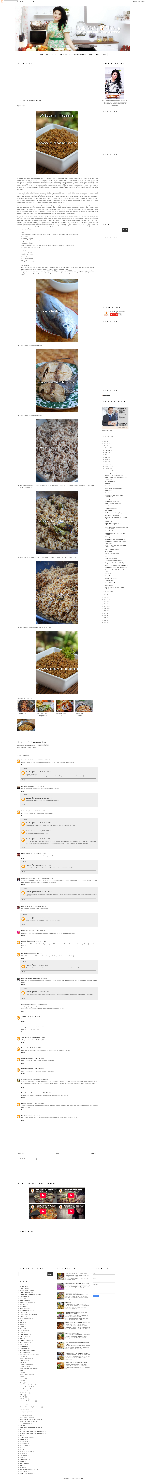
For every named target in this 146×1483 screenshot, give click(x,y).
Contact (104, 54)
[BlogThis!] (41, 745)
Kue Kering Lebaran (25, 1340)
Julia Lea (23, 1016)
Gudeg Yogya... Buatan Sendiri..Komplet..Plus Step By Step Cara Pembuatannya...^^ (77, 1323)
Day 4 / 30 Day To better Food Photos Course (32, 1431)
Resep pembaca (24, 1308)
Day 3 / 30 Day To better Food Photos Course (32, 1433)
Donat (21, 1435)
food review (23, 1330)
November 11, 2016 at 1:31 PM (42, 1093)
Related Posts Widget (92, 739)
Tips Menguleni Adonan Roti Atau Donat (76, 1273)
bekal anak (23, 1344)
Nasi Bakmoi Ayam (110, 481)
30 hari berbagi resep (25, 1310)
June (106, 459)
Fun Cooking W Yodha (26, 1437)
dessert (22, 1362)
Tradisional (34, 747)
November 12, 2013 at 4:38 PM (37, 811)
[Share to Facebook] (45, 745)
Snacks (22, 1322)
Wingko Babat (108, 576)
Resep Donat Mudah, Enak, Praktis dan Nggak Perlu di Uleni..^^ (76, 1313)
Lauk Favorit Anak (24, 1389)
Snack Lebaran (24, 1463)
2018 (105, 604)
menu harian (23, 1471)
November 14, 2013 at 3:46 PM (37, 930)
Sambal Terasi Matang (111, 578)
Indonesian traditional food (27, 1385)
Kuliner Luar (23, 1439)
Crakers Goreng (109, 580)
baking (22, 1298)
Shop (47, 54)
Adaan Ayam (108, 499)
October (107, 468)
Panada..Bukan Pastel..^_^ (112, 508)
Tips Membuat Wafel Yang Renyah (114, 513)
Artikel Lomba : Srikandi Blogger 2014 (30, 1427)
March (107, 452)
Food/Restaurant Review (79, 54)
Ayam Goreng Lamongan (72, 1333)
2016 (105, 599)
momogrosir (24, 1027)
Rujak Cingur (108, 490)
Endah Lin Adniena (26, 1079)
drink (21, 1376)
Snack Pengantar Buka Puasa (28, 1368)
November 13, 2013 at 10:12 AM (43, 891)
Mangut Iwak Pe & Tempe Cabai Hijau (115, 563)
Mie (21, 1449)
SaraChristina (25, 1037)
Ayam (21, 1381)
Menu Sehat (23, 1413)
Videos (91, 54)
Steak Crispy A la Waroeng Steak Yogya (76, 1362)
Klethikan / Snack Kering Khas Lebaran (30, 1407)
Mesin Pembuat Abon (27, 1093)
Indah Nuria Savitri (26, 760)
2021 (105, 611)
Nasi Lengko (108, 510)
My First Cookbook (25, 1415)
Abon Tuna (108, 506)
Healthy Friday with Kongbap (27, 1350)
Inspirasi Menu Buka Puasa (27, 1314)
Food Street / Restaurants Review (29, 1294)
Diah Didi (28, 772)
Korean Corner (24, 1336)
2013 (105, 446)
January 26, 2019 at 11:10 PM (32, 1115)
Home (41, 54)
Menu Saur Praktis (25, 1411)
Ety (22, 1115)
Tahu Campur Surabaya (111, 473)
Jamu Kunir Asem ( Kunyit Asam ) (114, 475)
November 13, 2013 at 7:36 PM (42, 918)
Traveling (22, 1316)
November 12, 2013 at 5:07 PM (37, 853)
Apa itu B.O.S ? (109, 585)
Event (21, 1373)
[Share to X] (43, 745)
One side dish (23, 1455)
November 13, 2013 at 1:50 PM (42, 839)
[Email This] (39, 745)
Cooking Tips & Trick (64, 54)
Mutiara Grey (25, 811)
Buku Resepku (24, 1399)
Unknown (24, 953)
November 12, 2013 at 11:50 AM (41, 760)
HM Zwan (24, 786)
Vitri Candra (24, 930)
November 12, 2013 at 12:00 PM (43, 798)
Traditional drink (24, 1334)
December (108, 592)
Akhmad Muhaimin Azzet (28, 878)
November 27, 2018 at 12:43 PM (35, 1103)
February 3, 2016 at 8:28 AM (37, 1037)
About (97, 54)
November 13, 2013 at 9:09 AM (42, 823)
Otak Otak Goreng (109, 486)
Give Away (23, 1304)
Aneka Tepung (24, 1300)
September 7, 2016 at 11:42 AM (35, 1058)
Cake (21, 1332)
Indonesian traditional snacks (28, 1403)
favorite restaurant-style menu (28, 1469)
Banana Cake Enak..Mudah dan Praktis (115, 539)
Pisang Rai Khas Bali (110, 583)
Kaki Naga (107, 537)
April (106, 454)
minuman (22, 1379)
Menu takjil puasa (24, 1342)
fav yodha (22, 1467)
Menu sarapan (24, 1445)
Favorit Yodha (23, 1312)
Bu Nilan (23, 1103)
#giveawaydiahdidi (25, 1318)
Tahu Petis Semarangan (111, 493)
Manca (22, 1328)
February (107, 450)
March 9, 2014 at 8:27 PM (41, 965)
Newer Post (21, 1153)
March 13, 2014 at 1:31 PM (41, 991)
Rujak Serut (108, 483)
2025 (105, 620)
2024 (105, 618)
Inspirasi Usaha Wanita (26, 1387)
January (107, 448)
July (106, 461)
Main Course (23, 1409)
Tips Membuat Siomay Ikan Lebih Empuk (116, 567)
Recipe (22, 1461)
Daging (22, 1383)
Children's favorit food (26, 1364)
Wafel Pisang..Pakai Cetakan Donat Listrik (116, 565)
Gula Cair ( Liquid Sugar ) (112, 549)
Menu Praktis (23, 1443)
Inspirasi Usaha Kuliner (26, 1374)
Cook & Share (23, 1348)
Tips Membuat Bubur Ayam (112, 501)
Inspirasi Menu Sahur (25, 1358)
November (108, 471)
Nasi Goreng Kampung (71, 1293)
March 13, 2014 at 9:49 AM (40, 978)
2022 (105, 613)
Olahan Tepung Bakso (26, 1417)
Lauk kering (24, 747)
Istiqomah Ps (25, 853)
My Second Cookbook (26, 1451)
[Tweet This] (36, 742)
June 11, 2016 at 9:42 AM (34, 1048)
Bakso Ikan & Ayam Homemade (113, 488)
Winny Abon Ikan (26, 1004)
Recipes (54, 54)
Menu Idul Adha (24, 1441)
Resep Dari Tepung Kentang (27, 1421)
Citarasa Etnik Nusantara (26, 1302)
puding (22, 1425)
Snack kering (23, 1360)
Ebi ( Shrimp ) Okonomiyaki (112, 515)
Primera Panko (24, 1459)
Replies (25, 768)
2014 (105, 594)
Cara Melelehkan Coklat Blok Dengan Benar (77, 1283)
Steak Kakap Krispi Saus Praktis (113, 560)
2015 (105, 597)
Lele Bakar (108, 573)
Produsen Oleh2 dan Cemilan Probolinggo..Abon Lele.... (113, 524)
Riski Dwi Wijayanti (26, 978)
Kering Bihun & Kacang (111, 558)
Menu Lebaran (24, 1352)
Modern (22, 1306)
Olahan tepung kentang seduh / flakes (30, 1419)
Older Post (93, 1153)
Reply (23, 765)
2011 (105, 441)
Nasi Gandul (108, 556)
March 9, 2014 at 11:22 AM (34, 953)
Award (21, 1429)
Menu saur (23, 1447)
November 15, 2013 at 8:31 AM (37, 941)
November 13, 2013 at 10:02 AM (44, 878)
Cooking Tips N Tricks (26, 1290)
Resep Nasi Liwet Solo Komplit (113, 503)
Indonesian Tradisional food (27, 1401)
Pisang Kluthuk (109, 531)
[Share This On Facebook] (34, 742)
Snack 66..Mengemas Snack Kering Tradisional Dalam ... (114, 588)
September (108, 466)
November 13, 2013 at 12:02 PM (42, 831)
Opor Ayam (68, 1302)
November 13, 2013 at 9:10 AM (42, 865)
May (106, 457)
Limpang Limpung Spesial (112, 553)
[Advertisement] (57, 81)
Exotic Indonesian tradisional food (29, 1354)
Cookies (22, 1326)
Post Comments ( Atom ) (30, 1159)
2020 (105, 608)
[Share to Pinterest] (48, 745)
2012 (105, 443)
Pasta (21, 1457)
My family (22, 1453)
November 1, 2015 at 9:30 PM (37, 1027)
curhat (21, 1370)
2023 (105, 615)
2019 (105, 606)
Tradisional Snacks (25, 1292)
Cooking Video (24, 1366)
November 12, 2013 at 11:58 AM (35, 786)
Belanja (22, 1395)
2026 (105, 622)
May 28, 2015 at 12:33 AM (34, 1016)
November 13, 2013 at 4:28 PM (37, 906)
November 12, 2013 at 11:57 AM (42, 772)
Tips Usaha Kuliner (25, 1423)
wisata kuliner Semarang (26, 1473)
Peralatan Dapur (24, 1393)
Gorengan (22, 1356)
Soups (21, 1465)
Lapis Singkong (109, 521)
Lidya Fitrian (24, 906)
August (107, 464)
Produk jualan (23, 1296)
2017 (105, 601)
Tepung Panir (108, 551)
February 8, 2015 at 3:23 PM (39, 1004)
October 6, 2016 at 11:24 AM (40, 1079)
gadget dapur (23, 1346)
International (23, 1405)
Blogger (80, 1478)
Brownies (22, 1397)
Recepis (22, 1324)
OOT (21, 1320)
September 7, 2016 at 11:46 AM (35, 1068)
